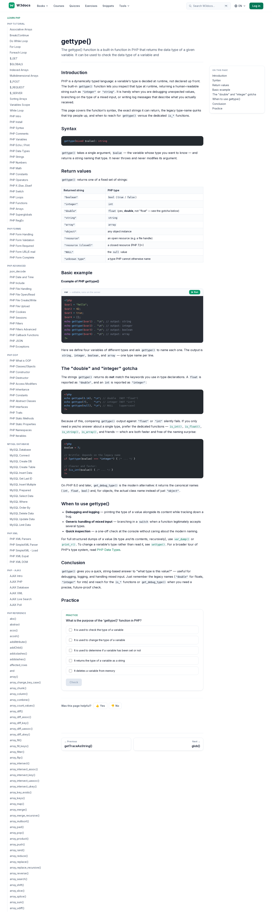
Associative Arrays (21, 29)
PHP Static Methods (22, 418)
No (115, 705)
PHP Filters (16, 323)
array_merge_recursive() (25, 815)
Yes (100, 705)
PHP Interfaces (19, 406)
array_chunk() (18, 688)
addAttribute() (18, 641)
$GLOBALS (16, 64)
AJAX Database (19, 587)
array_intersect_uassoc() (24, 780)
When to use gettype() (226, 99)
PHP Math (16, 168)
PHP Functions (18, 203)
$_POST (15, 81)
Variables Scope (20, 104)
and (12, 670)
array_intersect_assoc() (24, 769)
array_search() (18, 879)
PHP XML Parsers (20, 538)
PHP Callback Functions (24, 335)
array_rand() (17, 850)
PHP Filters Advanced (23, 329)
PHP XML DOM (19, 561)
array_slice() (17, 890)
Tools (122, 5)
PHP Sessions (18, 317)
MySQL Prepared (20, 490)
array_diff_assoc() (20, 717)
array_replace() (19, 861)
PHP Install (16, 121)
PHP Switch (17, 191)
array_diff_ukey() (20, 734)
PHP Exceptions (19, 346)
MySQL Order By (20, 507)
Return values (220, 85)
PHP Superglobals (21, 214)
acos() (14, 630)
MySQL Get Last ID (21, 478)
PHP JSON (16, 340)
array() (14, 676)
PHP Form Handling (21, 234)
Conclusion (219, 103)
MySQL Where (19, 501)
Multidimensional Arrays (24, 75)
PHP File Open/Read (22, 294)
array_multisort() (19, 821)
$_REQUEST (17, 87)
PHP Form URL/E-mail (22, 251)
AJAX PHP (16, 581)
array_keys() (17, 798)
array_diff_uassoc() (21, 728)
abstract (15, 624)
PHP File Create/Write (23, 300)
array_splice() (18, 896)
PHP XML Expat (19, 556)
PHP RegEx (17, 220)
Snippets (108, 5)
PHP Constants (19, 174)
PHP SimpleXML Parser (24, 544)
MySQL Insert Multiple (23, 484)
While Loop (17, 110)
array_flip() (16, 757)
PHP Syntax (17, 127)
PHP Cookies (18, 311)
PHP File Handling (20, 288)
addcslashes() (18, 653)
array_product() (19, 838)
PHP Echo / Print (20, 145)
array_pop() (17, 832)
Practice (217, 108)
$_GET (14, 58)
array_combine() (20, 699)
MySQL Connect (20, 455)
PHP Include (17, 282)
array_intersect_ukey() (23, 786)
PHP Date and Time (22, 277)
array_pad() (17, 827)
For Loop (15, 46)
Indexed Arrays (19, 69)
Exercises (91, 5)
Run (196, 292)
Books (41, 5)
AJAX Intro (16, 575)
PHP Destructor (19, 377)
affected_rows (18, 665)
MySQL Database (20, 449)
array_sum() (17, 902)
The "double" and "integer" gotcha (234, 94)
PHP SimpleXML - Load (24, 550)
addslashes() (18, 659)
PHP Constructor (20, 372)
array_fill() (16, 740)
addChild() (16, 647)
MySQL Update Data (22, 519)
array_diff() (16, 711)
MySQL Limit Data (20, 524)
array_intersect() (20, 763)
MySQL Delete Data (22, 513)
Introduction (219, 75)
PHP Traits (16, 412)
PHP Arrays (16, 208)
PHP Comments (19, 133)
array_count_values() (22, 705)
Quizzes (74, 5)
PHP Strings (17, 156)
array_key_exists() (21, 792)
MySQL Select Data (21, 496)
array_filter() (17, 751)
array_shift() (17, 885)
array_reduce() (19, 855)
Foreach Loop (18, 52)
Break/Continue (19, 35)
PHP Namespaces (21, 429)
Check (74, 682)
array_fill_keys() (19, 746)
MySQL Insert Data (21, 472)
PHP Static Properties (23, 424)
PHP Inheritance (19, 389)
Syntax (216, 80)
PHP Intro (15, 116)
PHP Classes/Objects (23, 366)
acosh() (14, 636)
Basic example (221, 89)
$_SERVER (16, 93)
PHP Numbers (18, 162)
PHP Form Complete (22, 257)
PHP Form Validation (22, 240)
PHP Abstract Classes (23, 401)
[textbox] (132, 319)
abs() (13, 618)
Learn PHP (13, 17)
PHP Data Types (20, 150)
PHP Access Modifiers (23, 383)
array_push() (17, 844)
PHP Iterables (18, 435)
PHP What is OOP (20, 360)
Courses (58, 5)
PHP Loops (16, 197)
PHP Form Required (22, 245)
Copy (197, 139)
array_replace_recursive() (25, 867)
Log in (256, 5)
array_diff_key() (19, 723)
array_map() (17, 803)
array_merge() (18, 809)
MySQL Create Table (22, 467)
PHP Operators (19, 179)
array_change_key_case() (25, 682)
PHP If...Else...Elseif (21, 185)
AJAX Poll (16, 604)
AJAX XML (16, 593)
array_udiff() (17, 908)
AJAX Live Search (21, 599)
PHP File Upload (20, 306)
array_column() (19, 693)
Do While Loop (19, 41)
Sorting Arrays (18, 98)
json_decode (18, 271)
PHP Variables (18, 139)
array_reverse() (19, 873)
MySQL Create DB (21, 461)
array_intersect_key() (22, 775)
